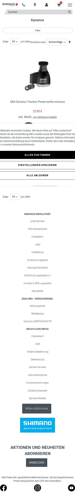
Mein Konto (46, 3)
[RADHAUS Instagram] (37, 490)
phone (23, 5)
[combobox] (38, 12)
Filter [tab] (37, 30)
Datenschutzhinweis (23, 144)
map (35, 4)
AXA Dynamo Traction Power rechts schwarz (37, 101)
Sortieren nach (38, 42)
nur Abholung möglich (45, 117)
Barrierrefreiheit (37, 398)
